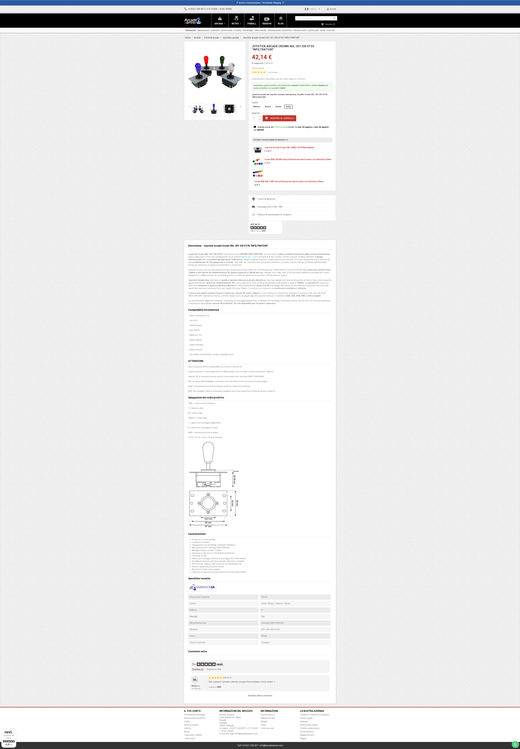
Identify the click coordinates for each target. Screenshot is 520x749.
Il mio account (267, 728)
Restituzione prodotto (194, 718)
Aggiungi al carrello (279, 118)
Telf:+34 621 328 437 (247, 745)
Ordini (186, 721)
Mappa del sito (268, 718)
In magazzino (258, 63)
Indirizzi (187, 728)
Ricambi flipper (248, 30)
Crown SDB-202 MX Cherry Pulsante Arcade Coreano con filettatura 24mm (297, 159)
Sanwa (322, 30)
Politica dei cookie (309, 725)
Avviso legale (306, 718)
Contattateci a (268, 714)
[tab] (197, 669)
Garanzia (304, 721)
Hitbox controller (260, 30)
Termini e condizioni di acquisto (314, 714)
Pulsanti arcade (226, 30)
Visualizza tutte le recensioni (260, 695)
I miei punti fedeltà (193, 735)
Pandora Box (287, 30)
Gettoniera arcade (274, 30)
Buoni (186, 731)
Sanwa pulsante (203, 30)
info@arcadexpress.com (271, 745)
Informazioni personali (194, 714)
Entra (263, 725)
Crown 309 (330, 30)
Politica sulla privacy (309, 728)
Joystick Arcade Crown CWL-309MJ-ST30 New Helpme (289, 147)
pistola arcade (313, 30)
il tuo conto (192, 710)
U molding (237, 30)
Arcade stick (215, 30)
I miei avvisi (189, 738)
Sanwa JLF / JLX (248, 257)
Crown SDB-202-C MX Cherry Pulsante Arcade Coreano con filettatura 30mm (288, 181)
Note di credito (191, 725)
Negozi (264, 721)
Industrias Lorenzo (300, 30)
